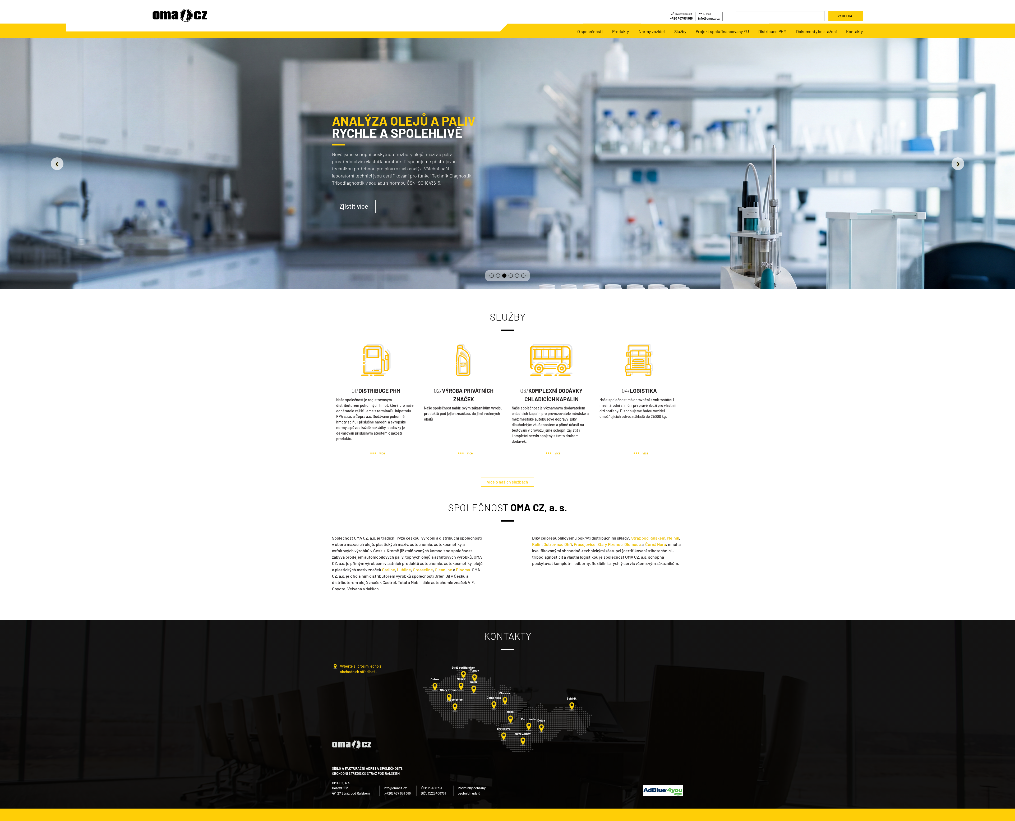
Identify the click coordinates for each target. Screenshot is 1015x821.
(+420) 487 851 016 (397, 793)
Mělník (673, 537)
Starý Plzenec (609, 544)
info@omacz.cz (709, 18)
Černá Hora (655, 544)
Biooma (463, 569)
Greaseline (423, 569)
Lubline (404, 569)
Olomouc (632, 544)
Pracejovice (585, 544)
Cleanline (443, 569)
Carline (388, 569)
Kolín (537, 544)
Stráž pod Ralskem (648, 537)
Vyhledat (846, 16)
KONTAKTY (175, 205)
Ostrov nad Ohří (557, 544)
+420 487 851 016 (681, 18)
